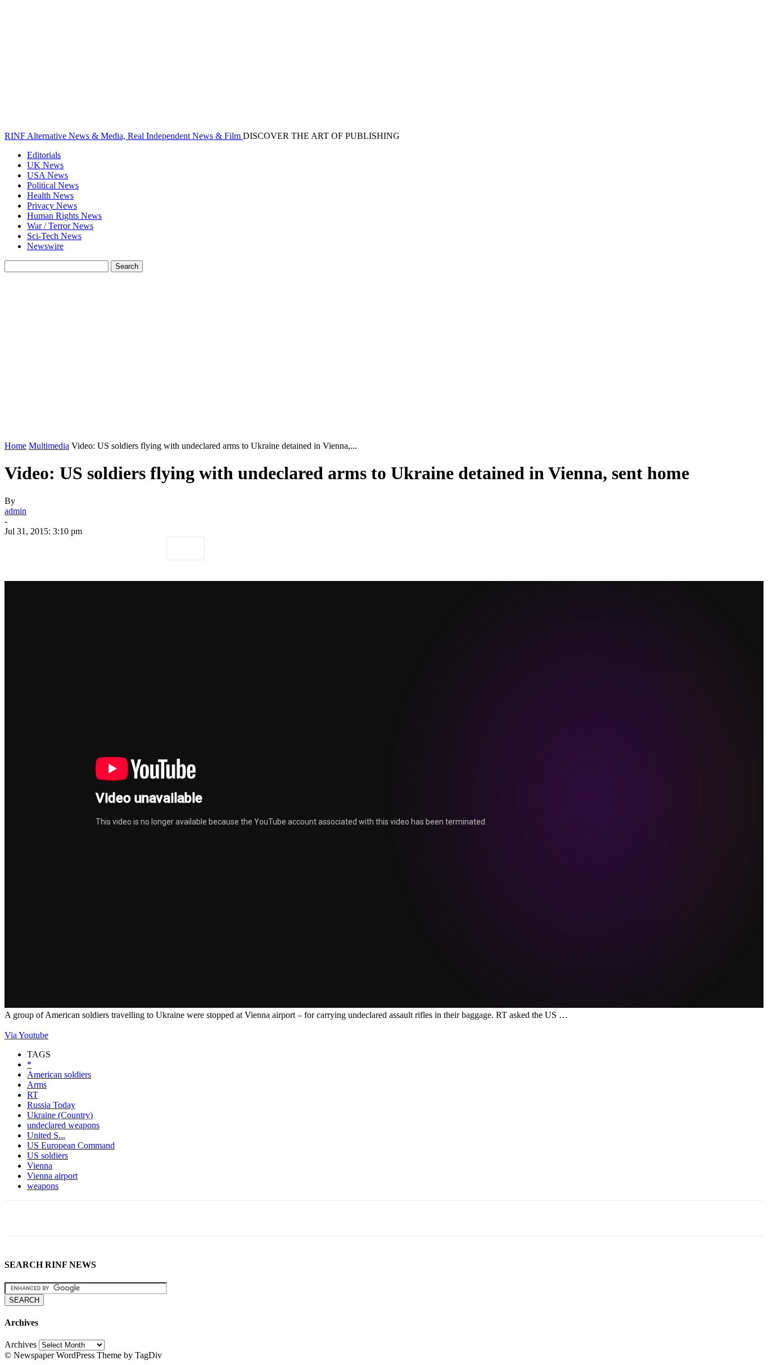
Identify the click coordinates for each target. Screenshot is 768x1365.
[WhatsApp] (144, 548)
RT (32, 1095)
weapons (42, 1186)
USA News (47, 175)
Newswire (45, 246)
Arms (37, 1084)
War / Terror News (60, 226)
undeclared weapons (63, 1125)
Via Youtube (26, 1035)
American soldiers (59, 1074)
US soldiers (47, 1155)
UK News (45, 165)
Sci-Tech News (54, 236)
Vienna (39, 1165)
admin (15, 511)
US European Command (71, 1145)
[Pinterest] (104, 548)
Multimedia (49, 446)
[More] (185, 548)
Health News (50, 195)
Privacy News (52, 205)
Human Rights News (64, 215)
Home (15, 446)
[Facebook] (23, 548)
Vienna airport (52, 1176)
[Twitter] (63, 548)
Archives (20, 1344)
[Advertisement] (384, 356)
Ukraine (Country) (60, 1115)
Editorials (44, 155)
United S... (46, 1135)
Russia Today (51, 1105)
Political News (53, 185)
